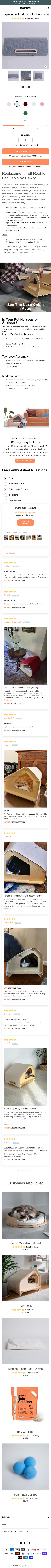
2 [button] (22, 1171)
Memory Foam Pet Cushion (25, 1369)
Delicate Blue (33, 104)
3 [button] (26, 1171)
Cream (9, 104)
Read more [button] (8, 700)
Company (6, 1517)
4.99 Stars (32, 512)
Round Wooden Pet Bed (25, 1243)
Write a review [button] (25, 523)
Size (25, 120)
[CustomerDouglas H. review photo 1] (25, 656)
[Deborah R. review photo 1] (25, 956)
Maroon (25, 104)
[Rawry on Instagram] (20, 1543)
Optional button (25, 460)
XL (38, 129)
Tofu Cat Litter (25, 1432)
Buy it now (25, 162)
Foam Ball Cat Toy (25, 1495)
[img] (10, 563)
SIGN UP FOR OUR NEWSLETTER (15, 1532)
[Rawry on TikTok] (29, 1543)
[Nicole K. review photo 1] (25, 867)
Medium (13, 129)
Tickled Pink (42, 104)
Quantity (25, 135)
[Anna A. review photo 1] (25, 1077)
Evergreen (25, 113)
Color (25, 96)
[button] (18, 19)
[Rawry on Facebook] (24, 1543)
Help (4, 1524)
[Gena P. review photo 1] (25, 779)
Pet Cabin (25, 1306)
